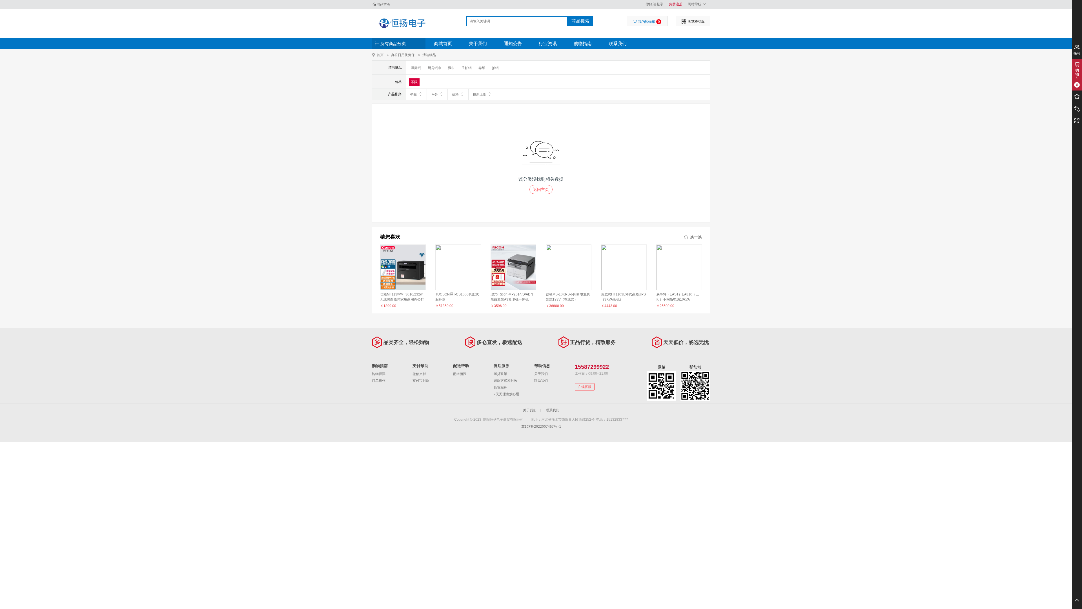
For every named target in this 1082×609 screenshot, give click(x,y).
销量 (413, 94)
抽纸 (495, 68)
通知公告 (513, 43)
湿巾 (451, 68)
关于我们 (478, 43)
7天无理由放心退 (506, 394)
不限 (414, 82)
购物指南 (583, 43)
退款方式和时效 (505, 381)
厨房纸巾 (434, 68)
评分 (434, 94)
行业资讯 (548, 43)
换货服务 (500, 387)
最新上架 (479, 94)
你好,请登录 (654, 4)
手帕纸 (467, 68)
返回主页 (541, 189)
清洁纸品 (429, 55)
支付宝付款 (421, 381)
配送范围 (460, 374)
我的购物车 (649, 22)
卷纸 (481, 68)
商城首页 (443, 43)
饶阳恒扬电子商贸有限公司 (402, 23)
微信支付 (419, 374)
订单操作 (378, 381)
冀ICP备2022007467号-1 (541, 427)
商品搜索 (580, 21)
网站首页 (383, 4)
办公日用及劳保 (403, 55)
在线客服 (584, 387)
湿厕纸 (416, 68)
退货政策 (500, 374)
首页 (380, 55)
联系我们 (618, 43)
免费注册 (675, 4)
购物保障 (378, 374)
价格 (455, 94)
